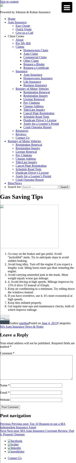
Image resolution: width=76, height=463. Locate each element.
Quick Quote (24, 29)
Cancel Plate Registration (38, 113)
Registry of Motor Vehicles (32, 88)
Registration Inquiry (35, 95)
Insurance (21, 71)
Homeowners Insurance (38, 78)
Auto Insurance (17, 22)
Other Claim (31, 60)
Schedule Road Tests (36, 116)
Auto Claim (30, 53)
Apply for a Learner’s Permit (41, 123)
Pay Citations (31, 102)
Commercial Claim (35, 57)
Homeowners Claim (35, 50)
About (19, 39)
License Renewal (34, 99)
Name (5, 385)
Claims (20, 46)
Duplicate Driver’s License (40, 120)
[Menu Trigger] (67, 7)
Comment (7, 353)
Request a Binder (34, 64)
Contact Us (22, 137)
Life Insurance (32, 81)
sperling (24, 323)
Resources (22, 130)
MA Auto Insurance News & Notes (21, 326)
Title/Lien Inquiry (34, 109)
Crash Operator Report (37, 127)
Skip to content (9, 1)
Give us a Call (24, 32)
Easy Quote (23, 25)
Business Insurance (35, 85)
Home (11, 18)
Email (5, 392)
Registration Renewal (36, 92)
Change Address (33, 106)
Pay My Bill (23, 43)
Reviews (21, 134)
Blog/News (15, 183)
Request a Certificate (36, 67)
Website (5, 399)
